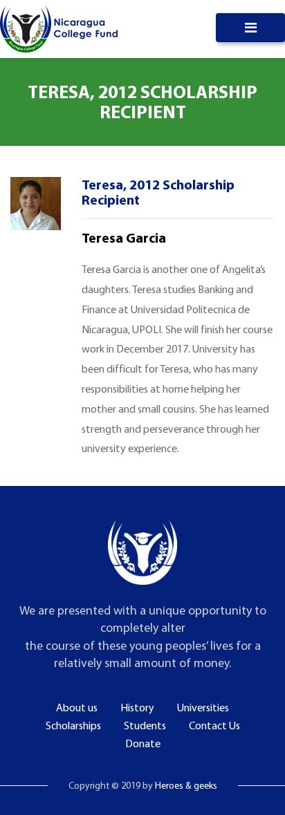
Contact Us (214, 725)
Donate (142, 743)
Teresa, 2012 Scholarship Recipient (158, 192)
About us (77, 707)
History (137, 707)
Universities (203, 707)
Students (145, 725)
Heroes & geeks (186, 785)
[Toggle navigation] (250, 27)
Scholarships (73, 725)
